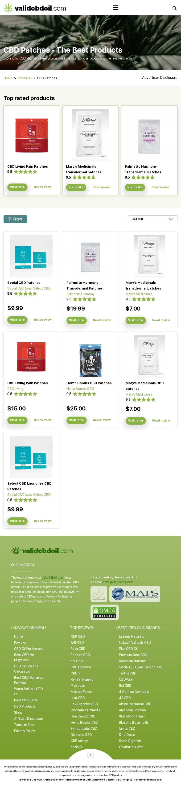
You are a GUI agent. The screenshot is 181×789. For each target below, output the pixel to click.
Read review (43, 187)
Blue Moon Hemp (132, 716)
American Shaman (132, 710)
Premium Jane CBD (133, 655)
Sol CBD (125, 685)
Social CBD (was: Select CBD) (141, 667)
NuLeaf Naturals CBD (135, 642)
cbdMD (76, 747)
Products (25, 78)
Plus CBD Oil (128, 649)
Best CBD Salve (26, 700)
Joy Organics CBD (84, 704)
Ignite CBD (127, 728)
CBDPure (126, 679)
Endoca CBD (80, 655)
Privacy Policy (24, 731)
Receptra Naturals (132, 661)
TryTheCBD (127, 673)
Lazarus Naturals (131, 636)
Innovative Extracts (85, 710)
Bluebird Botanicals (133, 722)
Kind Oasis (127, 735)
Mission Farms (81, 692)
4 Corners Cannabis (134, 692)
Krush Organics (130, 741)
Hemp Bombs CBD (84, 722)
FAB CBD (77, 642)
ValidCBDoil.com (53, 577)
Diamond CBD (81, 735)
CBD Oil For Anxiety (28, 649)
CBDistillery (79, 741)
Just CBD (78, 698)
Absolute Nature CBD (135, 704)
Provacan (78, 685)
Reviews (20, 642)
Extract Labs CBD (84, 728)
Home (8, 78)
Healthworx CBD (83, 716)
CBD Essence (81, 667)
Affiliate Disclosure (28, 719)
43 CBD (125, 698)
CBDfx (76, 673)
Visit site (17, 187)
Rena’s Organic (82, 679)
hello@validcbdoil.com (118, 582)
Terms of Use (24, 725)
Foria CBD (78, 649)
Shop (18, 712)
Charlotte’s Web (131, 747)
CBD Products (25, 706)
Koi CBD (77, 661)
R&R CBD (78, 636)
